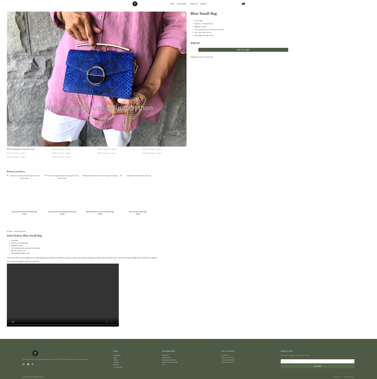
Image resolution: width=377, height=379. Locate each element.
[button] (183, 14)
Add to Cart (243, 49)
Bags (200, 57)
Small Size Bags (208, 57)
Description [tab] (10, 231)
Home (172, 4)
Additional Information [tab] (20, 231)
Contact (203, 4)
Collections (181, 4)
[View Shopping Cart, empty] (242, 4)
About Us (193, 4)
